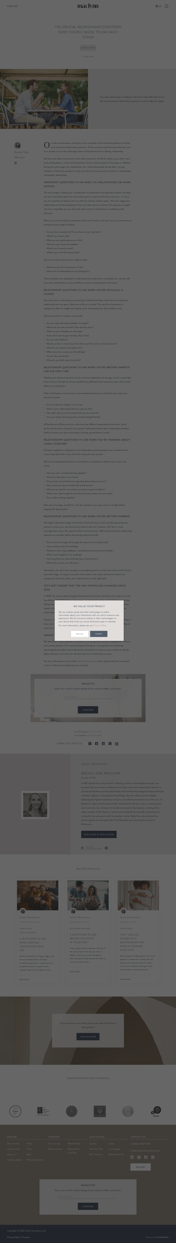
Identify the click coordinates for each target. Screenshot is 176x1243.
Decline (79, 634)
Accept (98, 634)
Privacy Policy (100, 625)
